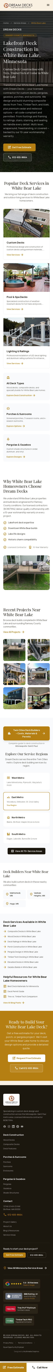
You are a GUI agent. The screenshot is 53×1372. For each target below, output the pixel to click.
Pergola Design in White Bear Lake (20, 951)
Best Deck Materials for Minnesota (21, 986)
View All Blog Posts (14, 1002)
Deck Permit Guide (13, 991)
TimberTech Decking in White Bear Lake (23, 957)
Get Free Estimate (19, 147)
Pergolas (7, 1184)
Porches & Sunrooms (14, 1156)
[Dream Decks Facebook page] (4, 1126)
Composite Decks (11, 1144)
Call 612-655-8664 (26, 1068)
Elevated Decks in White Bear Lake (20, 962)
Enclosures (8, 1170)
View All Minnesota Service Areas (25, 1268)
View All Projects (14, 632)
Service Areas (20, 23)
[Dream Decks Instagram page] (9, 1126)
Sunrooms (7, 1166)
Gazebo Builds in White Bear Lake (20, 967)
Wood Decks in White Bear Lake (19, 936)
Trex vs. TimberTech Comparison (20, 996)
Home (6, 23)
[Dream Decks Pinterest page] (17, 1126)
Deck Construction (13, 1134)
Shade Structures (11, 1192)
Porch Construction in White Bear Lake (22, 946)
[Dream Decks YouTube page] (22, 1126)
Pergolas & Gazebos (14, 1179)
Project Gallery (9, 1222)
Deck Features (9, 1148)
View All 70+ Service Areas (26, 851)
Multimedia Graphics (31, 1351)
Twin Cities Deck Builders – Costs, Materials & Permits (26, 733)
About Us (7, 1226)
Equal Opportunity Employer (13, 1347)
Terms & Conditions (25, 1343)
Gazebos (7, 1188)
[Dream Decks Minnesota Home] (18, 5)
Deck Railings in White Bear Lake (19, 941)
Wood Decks (9, 1140)
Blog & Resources (11, 1230)
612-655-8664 (17, 157)
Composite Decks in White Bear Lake (22, 931)
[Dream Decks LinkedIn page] (13, 1126)
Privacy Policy (8, 1343)
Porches (7, 1162)
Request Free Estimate (26, 1058)
